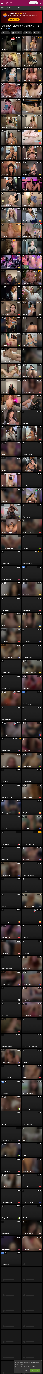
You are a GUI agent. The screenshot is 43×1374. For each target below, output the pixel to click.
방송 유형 (18, 33)
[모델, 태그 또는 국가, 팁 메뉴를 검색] (40, 8)
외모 (29, 33)
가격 (7, 33)
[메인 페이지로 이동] (13, 3)
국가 (38, 33)
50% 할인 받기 (14, 19)
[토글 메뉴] (2, 3)
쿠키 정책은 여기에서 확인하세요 (25, 1366)
